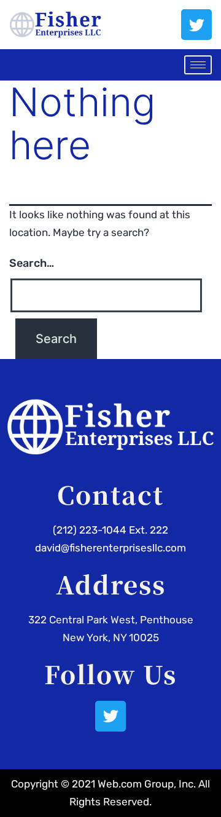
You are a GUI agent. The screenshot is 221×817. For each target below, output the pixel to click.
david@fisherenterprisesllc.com (110, 548)
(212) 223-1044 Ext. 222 (110, 530)
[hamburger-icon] (198, 64)
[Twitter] (196, 24)
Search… (31, 263)
